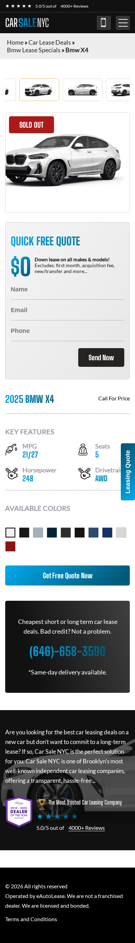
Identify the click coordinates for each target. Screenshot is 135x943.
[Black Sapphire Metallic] (24, 532)
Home (15, 42)
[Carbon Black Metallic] (52, 532)
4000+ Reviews (74, 6)
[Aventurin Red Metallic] (10, 546)
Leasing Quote (127, 471)
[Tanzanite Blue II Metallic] (107, 532)
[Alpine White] (10, 532)
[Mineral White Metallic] (121, 532)
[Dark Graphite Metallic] (66, 532)
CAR (27, 22)
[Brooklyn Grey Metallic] (38, 532)
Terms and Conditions (31, 919)
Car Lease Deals (49, 42)
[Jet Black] (79, 532)
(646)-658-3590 (104, 23)
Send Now (101, 357)
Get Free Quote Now (67, 575)
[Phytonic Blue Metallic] (93, 532)
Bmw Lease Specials (34, 50)
